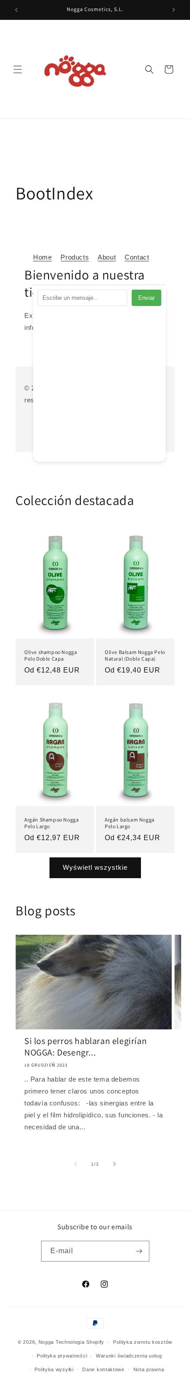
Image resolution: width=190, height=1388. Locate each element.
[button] (17, 69)
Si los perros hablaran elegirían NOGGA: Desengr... (85, 1046)
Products (75, 257)
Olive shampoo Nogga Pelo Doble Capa (50, 655)
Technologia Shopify (80, 1342)
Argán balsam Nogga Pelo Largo (130, 823)
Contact (137, 257)
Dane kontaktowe (103, 1369)
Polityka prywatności (62, 1355)
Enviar (146, 297)
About (107, 257)
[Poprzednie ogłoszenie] (16, 9)
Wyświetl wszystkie (95, 867)
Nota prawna (148, 1369)
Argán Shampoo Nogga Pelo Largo (51, 823)
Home (42, 257)
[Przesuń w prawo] (114, 1164)
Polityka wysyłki (53, 1369)
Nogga (46, 1342)
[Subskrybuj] (139, 1251)
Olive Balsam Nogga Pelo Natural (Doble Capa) (135, 655)
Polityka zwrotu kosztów (142, 1342)
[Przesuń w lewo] (75, 1164)
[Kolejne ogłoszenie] (173, 9)
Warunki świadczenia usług (129, 1355)
